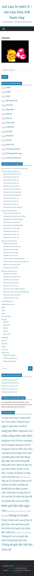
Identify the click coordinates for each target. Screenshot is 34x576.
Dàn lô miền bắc (17, 496)
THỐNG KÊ (10, 127)
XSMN (8, 92)
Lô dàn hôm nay (15, 520)
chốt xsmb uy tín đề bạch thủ (12, 189)
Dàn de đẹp (18, 492)
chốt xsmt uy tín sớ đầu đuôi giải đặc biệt (15, 261)
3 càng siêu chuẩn (16, 426)
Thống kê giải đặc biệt (16, 540)
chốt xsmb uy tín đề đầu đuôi (12, 192)
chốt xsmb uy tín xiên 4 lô (11, 237)
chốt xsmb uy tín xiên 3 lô (11, 234)
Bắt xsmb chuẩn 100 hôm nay (10, 171)
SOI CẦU (9, 131)
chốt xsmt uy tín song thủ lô (11, 264)
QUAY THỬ (10, 145)
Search (4, 77)
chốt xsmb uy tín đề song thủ (12, 195)
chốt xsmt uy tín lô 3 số (10, 255)
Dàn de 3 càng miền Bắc (24, 477)
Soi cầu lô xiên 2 (19, 532)
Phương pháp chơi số (7, 304)
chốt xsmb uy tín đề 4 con (11, 177)
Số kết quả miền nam (13, 158)
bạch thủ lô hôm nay (16, 440)
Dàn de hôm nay (12, 484)
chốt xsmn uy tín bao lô (10, 274)
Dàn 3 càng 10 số (10, 472)
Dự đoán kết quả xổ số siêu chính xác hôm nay (17, 511)
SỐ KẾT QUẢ (5, 353)
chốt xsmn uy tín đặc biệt (11, 280)
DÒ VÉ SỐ (9, 136)
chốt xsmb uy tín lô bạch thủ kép (13, 219)
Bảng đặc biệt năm (14, 456)
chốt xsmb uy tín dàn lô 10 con (12, 174)
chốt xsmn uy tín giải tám (11, 283)
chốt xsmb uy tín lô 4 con (10, 198)
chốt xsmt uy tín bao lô (10, 243)
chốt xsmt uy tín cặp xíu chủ (11, 246)
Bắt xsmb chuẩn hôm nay (9, 211)
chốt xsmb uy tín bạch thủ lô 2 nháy (14, 216)
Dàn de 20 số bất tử (11, 480)
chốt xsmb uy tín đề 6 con (11, 180)
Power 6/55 (10, 123)
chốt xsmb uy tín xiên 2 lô (11, 231)
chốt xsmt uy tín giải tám (10, 252)
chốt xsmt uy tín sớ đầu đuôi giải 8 (13, 258)
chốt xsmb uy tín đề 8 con (11, 183)
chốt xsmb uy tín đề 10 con (11, 186)
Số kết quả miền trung (14, 153)
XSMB (8, 87)
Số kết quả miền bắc (13, 149)
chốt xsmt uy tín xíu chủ (10, 267)
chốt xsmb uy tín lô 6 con (10, 201)
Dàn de (15, 476)
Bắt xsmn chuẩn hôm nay (9, 271)
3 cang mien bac (9, 417)
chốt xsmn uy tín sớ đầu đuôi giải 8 (14, 289)
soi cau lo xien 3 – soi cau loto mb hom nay (17, 12)
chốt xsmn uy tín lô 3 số (10, 286)
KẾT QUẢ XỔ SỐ (12, 101)
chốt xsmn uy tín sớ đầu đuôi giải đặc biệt (16, 292)
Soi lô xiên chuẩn (27, 532)
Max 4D (9, 118)
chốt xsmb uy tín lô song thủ (11, 222)
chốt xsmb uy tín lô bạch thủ (12, 213)
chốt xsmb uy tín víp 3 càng (11, 228)
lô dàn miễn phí (11, 524)
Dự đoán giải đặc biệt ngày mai (15, 505)
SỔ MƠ (9, 140)
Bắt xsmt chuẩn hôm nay (9, 241)
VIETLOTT (9, 105)
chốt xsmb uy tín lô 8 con (10, 204)
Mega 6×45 (6, 325)
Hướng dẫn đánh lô (7, 301)
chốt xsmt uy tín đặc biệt (10, 249)
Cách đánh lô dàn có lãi (17, 468)
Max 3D (9, 114)
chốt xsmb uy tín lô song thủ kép (13, 225)
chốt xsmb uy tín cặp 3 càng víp (12, 207)
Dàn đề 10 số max (16, 500)
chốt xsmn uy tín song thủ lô (11, 295)
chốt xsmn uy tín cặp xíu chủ (12, 277)
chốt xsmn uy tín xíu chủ (10, 298)
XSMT (8, 96)
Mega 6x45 (10, 109)
